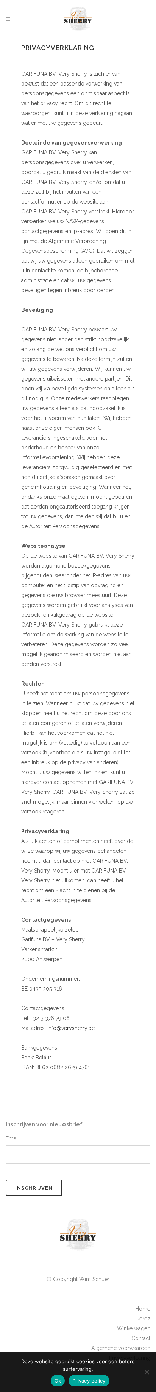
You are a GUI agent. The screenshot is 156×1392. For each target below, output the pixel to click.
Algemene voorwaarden (120, 1348)
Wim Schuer (94, 1279)
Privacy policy (89, 1381)
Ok (58, 1381)
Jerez (143, 1319)
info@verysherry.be (71, 1028)
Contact (140, 1338)
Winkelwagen (133, 1328)
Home (142, 1309)
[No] (146, 1372)
